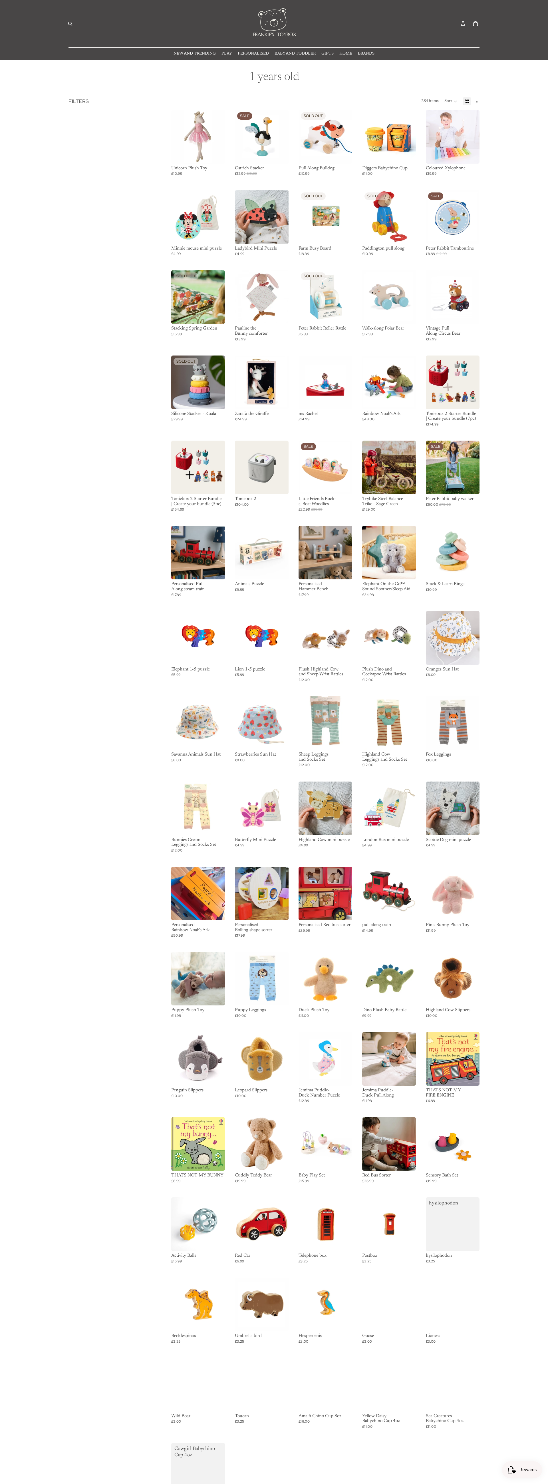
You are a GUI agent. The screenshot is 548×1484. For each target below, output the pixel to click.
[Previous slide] (432, 382)
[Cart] (475, 23)
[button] (450, 101)
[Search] (70, 23)
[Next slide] (473, 382)
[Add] (216, 155)
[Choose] (471, 155)
